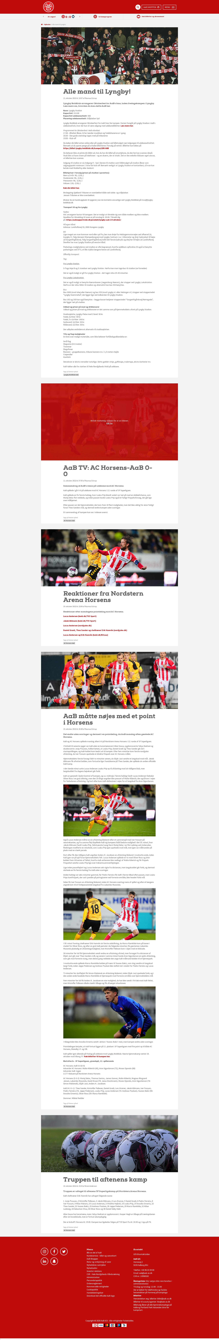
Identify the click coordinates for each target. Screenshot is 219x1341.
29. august (52, 17)
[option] (61, 16)
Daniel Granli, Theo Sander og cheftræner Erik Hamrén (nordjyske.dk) (95, 630)
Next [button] (43, 16)
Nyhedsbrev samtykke (96, 1265)
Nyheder (47, 24)
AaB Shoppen (92, 1258)
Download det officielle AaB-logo (101, 1295)
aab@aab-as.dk (145, 1273)
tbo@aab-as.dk (163, 1301)
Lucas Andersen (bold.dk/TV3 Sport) (79, 616)
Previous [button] (80, 16)
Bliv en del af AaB (94, 1252)
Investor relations (94, 1271)
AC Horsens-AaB (69, 520)
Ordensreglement (94, 1283)
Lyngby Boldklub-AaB (71, 375)
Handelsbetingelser (95, 1292)
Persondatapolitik (94, 1280)
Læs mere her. (127, 125)
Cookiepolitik (92, 1289)
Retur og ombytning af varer (99, 1262)
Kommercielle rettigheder (98, 1286)
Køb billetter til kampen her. (97, 1056)
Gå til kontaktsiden (141, 1254)
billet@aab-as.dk (164, 1298)
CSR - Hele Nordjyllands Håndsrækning (103, 1274)
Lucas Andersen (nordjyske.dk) (77, 625)
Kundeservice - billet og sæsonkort (101, 1255)
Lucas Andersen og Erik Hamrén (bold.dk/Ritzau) (85, 635)
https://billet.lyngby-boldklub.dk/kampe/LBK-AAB (86, 148)
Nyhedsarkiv (92, 1268)
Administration (93, 1277)
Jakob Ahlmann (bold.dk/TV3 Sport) (79, 621)
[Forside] (42, 24)
